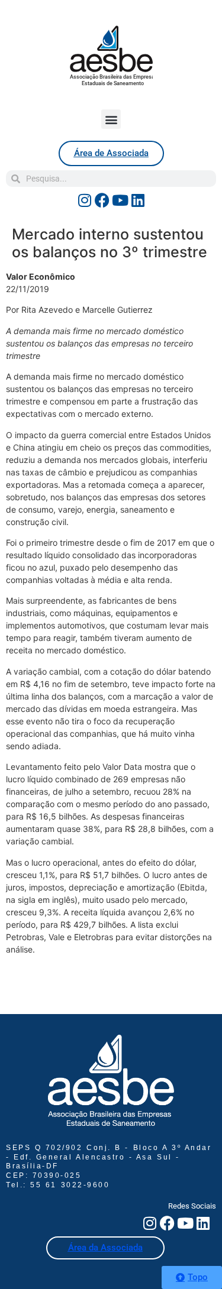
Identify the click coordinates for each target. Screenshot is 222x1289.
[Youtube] (120, 200)
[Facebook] (102, 200)
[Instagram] (85, 200)
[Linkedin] (138, 200)
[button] (111, 119)
